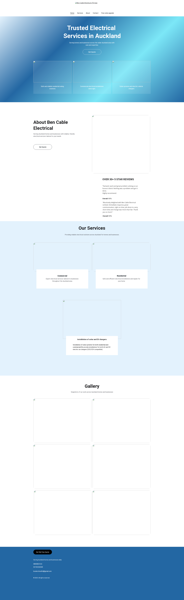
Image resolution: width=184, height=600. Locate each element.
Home (72, 13)
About (88, 13)
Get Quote (92, 52)
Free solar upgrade (107, 13)
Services (80, 13)
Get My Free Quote (42, 552)
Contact (95, 13)
